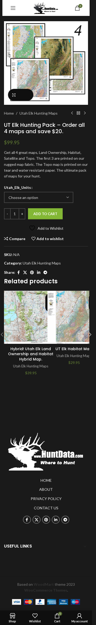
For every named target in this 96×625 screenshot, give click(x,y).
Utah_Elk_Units (17, 187)
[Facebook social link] (18, 272)
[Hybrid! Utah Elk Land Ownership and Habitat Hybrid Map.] (30, 317)
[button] (90, 334)
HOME (46, 480)
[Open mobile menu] (13, 8)
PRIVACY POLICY (46, 498)
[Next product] (85, 113)
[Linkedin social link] (38, 272)
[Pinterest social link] (32, 272)
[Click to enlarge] (20, 95)
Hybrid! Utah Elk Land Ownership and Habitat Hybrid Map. (30, 354)
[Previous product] (72, 113)
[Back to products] (78, 113)
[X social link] (25, 272)
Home (9, 113)
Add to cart (45, 214)
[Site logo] (46, 7)
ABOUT (46, 489)
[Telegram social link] (45, 272)
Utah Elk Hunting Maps (38, 113)
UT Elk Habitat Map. (74, 348)
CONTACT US (46, 508)
